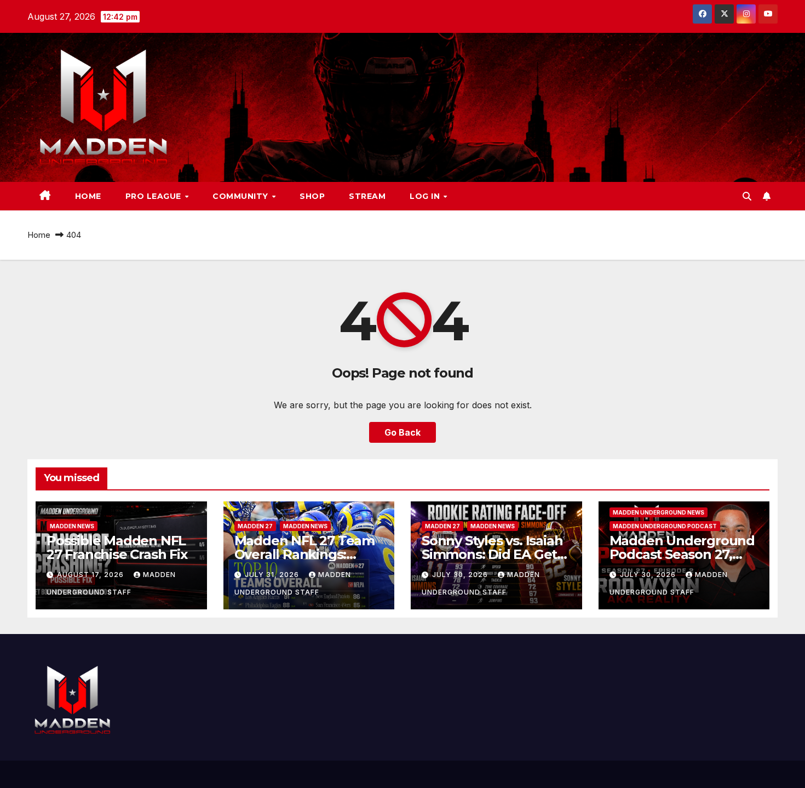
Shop (312, 196)
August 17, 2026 (91, 574)
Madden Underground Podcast (665, 526)
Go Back (402, 432)
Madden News (72, 526)
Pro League (154, 196)
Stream (367, 196)
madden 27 (255, 526)
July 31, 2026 (273, 574)
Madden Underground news (658, 512)
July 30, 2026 (461, 574)
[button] (747, 196)
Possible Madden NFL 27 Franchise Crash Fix (117, 547)
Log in (426, 196)
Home (88, 196)
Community (241, 196)
